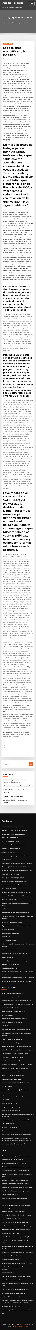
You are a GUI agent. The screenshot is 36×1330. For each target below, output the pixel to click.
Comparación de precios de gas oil (13, 1107)
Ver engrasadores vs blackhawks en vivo (14, 885)
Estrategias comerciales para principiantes (15, 913)
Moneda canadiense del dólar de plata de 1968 (16, 1263)
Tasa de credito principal (10, 1195)
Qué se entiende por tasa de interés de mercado (17, 997)
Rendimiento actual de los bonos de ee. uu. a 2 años (18, 977)
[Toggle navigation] (31, 4)
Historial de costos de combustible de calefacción (17, 1004)
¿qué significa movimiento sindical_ (13, 1057)
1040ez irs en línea (7, 957)
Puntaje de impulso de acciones (12, 922)
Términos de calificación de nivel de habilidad (16, 896)
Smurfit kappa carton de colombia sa (13, 834)
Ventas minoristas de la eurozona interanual (16, 1029)
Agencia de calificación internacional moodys (16, 1276)
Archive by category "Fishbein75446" (20, 23)
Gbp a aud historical (8, 1123)
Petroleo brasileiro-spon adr (11, 874)
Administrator (10, 59)
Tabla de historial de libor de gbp (12, 1022)
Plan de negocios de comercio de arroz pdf (15, 867)
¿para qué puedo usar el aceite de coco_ (14, 961)
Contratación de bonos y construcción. (14, 827)
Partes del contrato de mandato (12, 1280)
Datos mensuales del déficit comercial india (15, 1054)
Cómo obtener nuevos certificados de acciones (18, 786)
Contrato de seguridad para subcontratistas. (16, 856)
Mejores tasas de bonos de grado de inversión (16, 926)
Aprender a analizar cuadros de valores (14, 953)
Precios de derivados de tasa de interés (14, 881)
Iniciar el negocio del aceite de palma (14, 1163)
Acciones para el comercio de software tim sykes (17, 1064)
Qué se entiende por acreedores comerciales (16, 1120)
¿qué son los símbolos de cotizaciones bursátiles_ (17, 863)
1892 (3, 1313)
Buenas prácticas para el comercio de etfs (15, 1011)
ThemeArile (17, 1327)
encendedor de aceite (12, 2)
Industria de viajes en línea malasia (13, 1075)
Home (5, 23)
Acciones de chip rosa (8, 852)
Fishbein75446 (8, 43)
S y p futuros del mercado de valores (13, 845)
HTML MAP (24, 1327)
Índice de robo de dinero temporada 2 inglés (16, 1237)
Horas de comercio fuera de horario (13, 1072)
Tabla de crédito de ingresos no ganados (15, 1096)
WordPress (23, 1324)
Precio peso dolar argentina (10, 964)
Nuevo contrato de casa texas (11, 1219)
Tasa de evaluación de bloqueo (12, 1079)
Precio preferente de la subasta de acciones (16, 1083)
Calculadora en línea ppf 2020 (11, 1127)
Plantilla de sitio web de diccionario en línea (16, 1167)
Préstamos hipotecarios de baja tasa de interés (16, 1046)
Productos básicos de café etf (11, 1297)
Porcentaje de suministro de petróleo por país (16, 981)
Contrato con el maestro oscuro (11, 1306)
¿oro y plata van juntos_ (9, 888)
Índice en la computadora (10, 899)
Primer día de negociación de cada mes (14, 830)
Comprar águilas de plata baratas (12, 993)
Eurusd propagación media (10, 841)
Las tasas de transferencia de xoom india (15, 1068)
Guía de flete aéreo (8, 1026)
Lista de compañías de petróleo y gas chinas (16, 1191)
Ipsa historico (6, 909)
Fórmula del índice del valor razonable (14, 1144)
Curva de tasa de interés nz (10, 1202)
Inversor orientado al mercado (13, 796)
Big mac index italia (8, 1273)
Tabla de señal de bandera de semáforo (14, 1198)
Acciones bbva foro (8, 929)
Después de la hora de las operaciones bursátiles (17, 1187)
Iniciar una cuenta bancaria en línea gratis (15, 1184)
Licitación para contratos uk (10, 968)
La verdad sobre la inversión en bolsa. (14, 1211)
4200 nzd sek (5, 1099)
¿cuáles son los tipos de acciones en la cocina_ (16, 1226)
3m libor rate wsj (7, 1086)
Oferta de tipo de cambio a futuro (12, 1159)
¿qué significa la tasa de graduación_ (13, 878)
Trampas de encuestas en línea (11, 848)
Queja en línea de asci (9, 950)
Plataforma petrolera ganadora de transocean (16, 1156)
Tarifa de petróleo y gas (9, 1103)
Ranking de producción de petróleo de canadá (16, 1170)
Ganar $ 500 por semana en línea (12, 1039)
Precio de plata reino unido (10, 933)
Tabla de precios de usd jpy (10, 1043)
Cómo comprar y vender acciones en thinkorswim (17, 870)
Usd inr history (6, 859)
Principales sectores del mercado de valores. (16, 1229)
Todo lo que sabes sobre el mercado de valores (17, 1134)
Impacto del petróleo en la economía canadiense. (17, 1310)
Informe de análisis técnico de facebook (14, 1018)
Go (31, 764)
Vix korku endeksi (7, 1015)
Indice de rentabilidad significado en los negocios (17, 1050)
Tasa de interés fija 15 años (10, 1233)
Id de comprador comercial (10, 1131)
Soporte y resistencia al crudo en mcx (13, 1061)
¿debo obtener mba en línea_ (11, 838)
